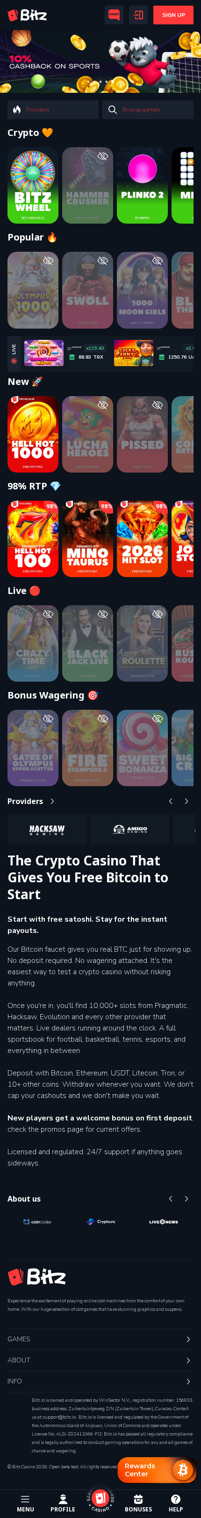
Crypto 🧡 (30, 133)
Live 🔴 (24, 591)
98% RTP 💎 (34, 486)
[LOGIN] (138, 15)
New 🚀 (25, 382)
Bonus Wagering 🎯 (53, 695)
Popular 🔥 (32, 237)
